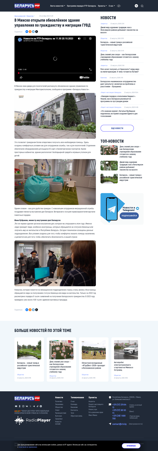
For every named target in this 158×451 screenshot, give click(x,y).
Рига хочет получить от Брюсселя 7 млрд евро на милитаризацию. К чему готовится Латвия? (120, 70)
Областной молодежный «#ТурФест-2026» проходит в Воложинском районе (93, 365)
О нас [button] (111, 6)
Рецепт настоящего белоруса (96, 405)
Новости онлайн (58, 422)
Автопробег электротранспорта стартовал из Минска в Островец (123, 366)
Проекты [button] (101, 6)
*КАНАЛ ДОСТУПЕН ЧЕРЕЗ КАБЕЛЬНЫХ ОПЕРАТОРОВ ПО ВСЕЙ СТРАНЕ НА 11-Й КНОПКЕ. (31, 412)
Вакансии (74, 407)
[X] (36, 31)
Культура (58, 416)
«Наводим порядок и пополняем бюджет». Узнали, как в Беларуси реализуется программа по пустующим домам (118, 99)
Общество (30, 16)
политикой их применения (28, 447)
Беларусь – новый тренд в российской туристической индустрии (116, 43)
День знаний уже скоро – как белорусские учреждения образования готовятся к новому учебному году (120, 57)
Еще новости (117, 128)
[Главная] (28, 5)
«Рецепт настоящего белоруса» (111, 92)
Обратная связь (76, 416)
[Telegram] (33, 31)
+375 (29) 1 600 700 (126, 417)
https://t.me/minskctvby (110, 194)
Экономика (59, 404)
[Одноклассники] (30, 31)
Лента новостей (19, 16)
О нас (73, 401)
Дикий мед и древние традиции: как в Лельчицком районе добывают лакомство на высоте (119, 30)
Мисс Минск (93, 415)
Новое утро (93, 409)
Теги (72, 413)
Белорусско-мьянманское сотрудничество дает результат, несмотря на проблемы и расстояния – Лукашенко (118, 84)
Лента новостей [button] (56, 6)
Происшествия (60, 413)
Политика (104, 78)
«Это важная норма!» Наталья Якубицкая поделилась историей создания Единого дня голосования (119, 113)
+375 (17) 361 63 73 (123, 411)
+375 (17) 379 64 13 (127, 406)
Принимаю (131, 446)
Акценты (92, 401)
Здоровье (58, 419)
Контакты (74, 410)
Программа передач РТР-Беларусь (81, 6)
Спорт (57, 410)
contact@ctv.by (127, 424)
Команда (74, 404)
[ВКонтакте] (26, 31)
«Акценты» (104, 24)
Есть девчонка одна (96, 412)
